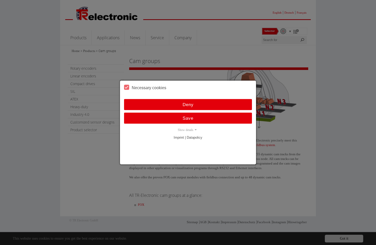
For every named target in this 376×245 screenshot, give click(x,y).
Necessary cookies (149, 88)
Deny (188, 104)
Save (188, 118)
